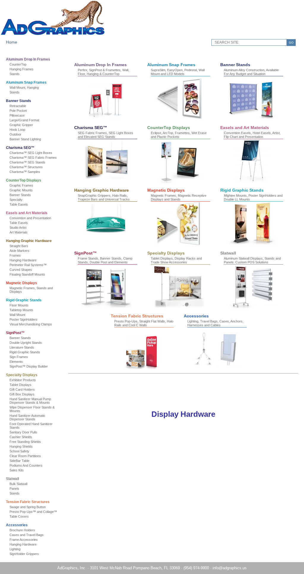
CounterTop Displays (23, 180)
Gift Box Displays (22, 394)
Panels (14, 488)
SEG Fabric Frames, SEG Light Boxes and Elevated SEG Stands (105, 135)
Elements (16, 361)
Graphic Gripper (21, 125)
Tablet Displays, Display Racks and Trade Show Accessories (176, 260)
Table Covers (19, 516)
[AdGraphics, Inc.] (53, 34)
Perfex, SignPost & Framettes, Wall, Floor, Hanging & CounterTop (103, 72)
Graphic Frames (21, 185)
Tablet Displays (20, 385)
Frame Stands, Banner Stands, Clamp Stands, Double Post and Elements (105, 260)
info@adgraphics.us (230, 568)
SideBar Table (19, 460)
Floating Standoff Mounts (27, 274)
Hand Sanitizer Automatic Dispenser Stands (27, 417)
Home (11, 42)
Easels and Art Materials (27, 213)
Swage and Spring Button (28, 507)
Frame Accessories (24, 539)
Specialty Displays (21, 375)
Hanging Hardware (23, 260)
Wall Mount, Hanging (24, 87)
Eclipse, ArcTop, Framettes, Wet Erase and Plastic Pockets (179, 135)
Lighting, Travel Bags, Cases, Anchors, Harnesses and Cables (215, 323)
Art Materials (19, 232)
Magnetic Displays (21, 283)
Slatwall (12, 479)
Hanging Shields (21, 446)
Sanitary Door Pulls (23, 432)
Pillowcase (17, 115)
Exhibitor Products (23, 380)
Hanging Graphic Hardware (29, 241)
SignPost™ (15, 333)
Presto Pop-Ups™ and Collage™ (33, 511)
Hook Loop (17, 129)
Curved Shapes (21, 269)
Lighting (15, 549)
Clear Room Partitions (25, 456)
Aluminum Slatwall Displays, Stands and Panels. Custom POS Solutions (252, 260)
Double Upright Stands (26, 342)
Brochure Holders (22, 530)
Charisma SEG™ (20, 148)
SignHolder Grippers (24, 554)
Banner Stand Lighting (25, 139)
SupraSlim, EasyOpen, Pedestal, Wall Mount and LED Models (178, 72)
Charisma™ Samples (25, 172)
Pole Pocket (18, 110)
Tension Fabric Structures (28, 502)
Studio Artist (18, 227)
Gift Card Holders (22, 389)
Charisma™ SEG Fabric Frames (33, 157)
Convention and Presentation (30, 218)
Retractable (18, 106)
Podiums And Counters (26, 465)
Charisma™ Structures (26, 167)
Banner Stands (18, 101)
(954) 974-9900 (196, 568)
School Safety (19, 451)
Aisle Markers (19, 250)
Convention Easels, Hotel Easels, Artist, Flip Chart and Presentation (252, 135)
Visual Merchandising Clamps (31, 324)
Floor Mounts (19, 305)
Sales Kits (17, 470)
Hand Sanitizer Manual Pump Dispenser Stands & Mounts (30, 400)
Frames (15, 255)
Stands (15, 74)
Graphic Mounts (21, 190)
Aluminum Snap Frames (26, 82)
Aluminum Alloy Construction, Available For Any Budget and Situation (251, 72)
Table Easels (19, 204)
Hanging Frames (22, 69)
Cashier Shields (21, 437)
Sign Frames (19, 357)
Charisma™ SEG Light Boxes (31, 153)
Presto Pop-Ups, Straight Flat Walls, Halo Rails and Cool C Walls (143, 323)
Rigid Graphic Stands (24, 300)
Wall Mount (17, 315)
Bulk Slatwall (18, 484)
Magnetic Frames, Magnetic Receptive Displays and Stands (178, 197)
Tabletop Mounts (21, 310)
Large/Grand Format (24, 120)
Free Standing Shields (25, 441)
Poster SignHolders (23, 319)
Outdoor (15, 134)
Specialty (16, 199)
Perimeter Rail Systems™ (28, 265)
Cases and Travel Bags (27, 535)
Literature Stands (22, 347)
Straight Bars (19, 246)
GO (291, 42)
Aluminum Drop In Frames (28, 59)
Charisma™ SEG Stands (27, 162)
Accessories (17, 525)
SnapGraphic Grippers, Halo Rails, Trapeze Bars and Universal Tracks (104, 197)
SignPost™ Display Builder (29, 366)
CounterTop (18, 64)
